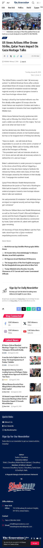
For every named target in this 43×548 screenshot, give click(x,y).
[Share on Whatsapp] (14, 56)
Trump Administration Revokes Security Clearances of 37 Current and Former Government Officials (20, 271)
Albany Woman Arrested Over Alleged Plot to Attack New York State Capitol (13, 386)
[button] (35, 543)
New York (6, 392)
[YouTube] (37, 538)
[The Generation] (21, 3)
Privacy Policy (13, 300)
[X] (31, 323)
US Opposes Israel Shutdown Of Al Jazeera (20, 259)
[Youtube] (31, 331)
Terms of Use (14, 544)
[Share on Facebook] (7, 56)
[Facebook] (11, 323)
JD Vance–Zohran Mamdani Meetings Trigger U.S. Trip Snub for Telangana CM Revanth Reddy (15, 347)
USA (4, 38)
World (5, 380)
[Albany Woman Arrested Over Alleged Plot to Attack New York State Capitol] (35, 387)
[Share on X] (10, 56)
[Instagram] (11, 331)
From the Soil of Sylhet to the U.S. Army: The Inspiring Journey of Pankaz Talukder (14, 360)
